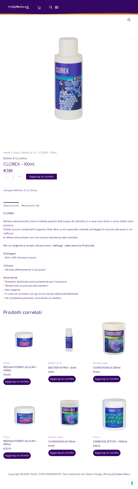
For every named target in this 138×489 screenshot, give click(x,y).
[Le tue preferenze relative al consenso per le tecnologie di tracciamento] (132, 483)
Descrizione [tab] (11, 205)
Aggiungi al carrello (41, 176)
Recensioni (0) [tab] (30, 205)
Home (6, 152)
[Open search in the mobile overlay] (51, 7)
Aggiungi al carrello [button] (17, 381)
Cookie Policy (122, 474)
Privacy (108, 474)
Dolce (16, 152)
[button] (56, 7)
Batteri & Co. (29, 152)
